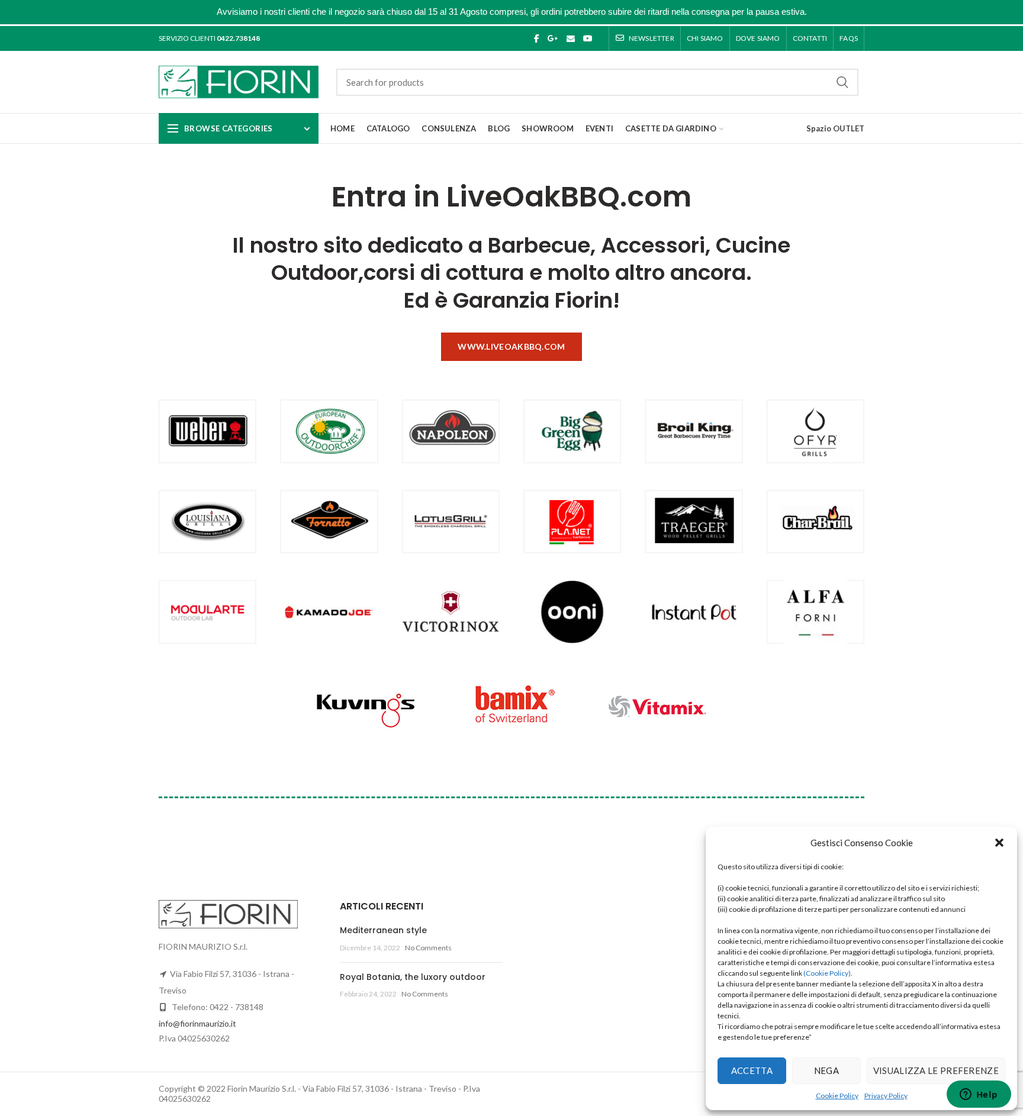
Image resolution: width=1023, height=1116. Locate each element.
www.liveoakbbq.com (511, 346)
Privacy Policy (886, 1095)
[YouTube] (588, 38)
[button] (999, 843)
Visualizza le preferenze (936, 1070)
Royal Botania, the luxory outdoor (412, 977)
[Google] (552, 38)
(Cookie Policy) (827, 973)
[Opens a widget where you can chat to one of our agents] (978, 1095)
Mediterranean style (383, 930)
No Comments (428, 947)
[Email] (570, 38)
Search (842, 82)
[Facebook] (536, 38)
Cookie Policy (837, 1095)
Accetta (752, 1070)
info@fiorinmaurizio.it (197, 1023)
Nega (826, 1070)
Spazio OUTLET (835, 128)
